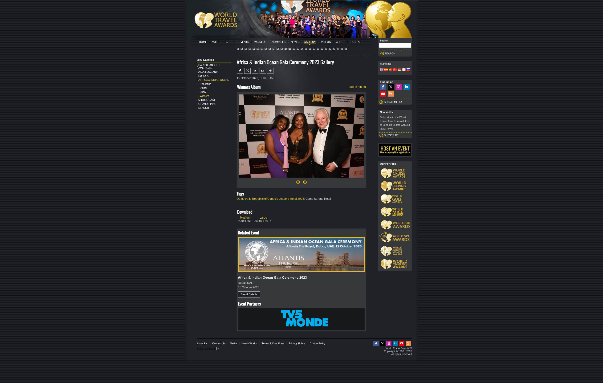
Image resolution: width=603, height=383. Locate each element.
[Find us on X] (391, 87)
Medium (245, 217)
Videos (326, 42)
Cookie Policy (317, 343)
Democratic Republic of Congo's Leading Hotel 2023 (270, 198)
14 (302, 49)
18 (318, 49)
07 (274, 49)
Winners (260, 42)
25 (342, 49)
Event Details (248, 294)
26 (346, 49)
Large (263, 217)
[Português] (390, 70)
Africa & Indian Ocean (213, 79)
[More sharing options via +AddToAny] (270, 70)
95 (238, 49)
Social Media (393, 102)
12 (294, 49)
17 (314, 49)
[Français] (404, 70)
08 (278, 49)
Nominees (278, 42)
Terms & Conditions (273, 343)
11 (290, 49)
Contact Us (218, 343)
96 (242, 49)
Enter (229, 42)
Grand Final (207, 103)
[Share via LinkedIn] (255, 70)
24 (338, 49)
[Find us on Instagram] (398, 87)
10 (286, 49)
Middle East (206, 99)
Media (233, 343)
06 (270, 49)
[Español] (386, 70)
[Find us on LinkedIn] (406, 87)
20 (326, 49)
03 (258, 49)
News (294, 42)
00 (246, 49)
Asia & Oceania (208, 71)
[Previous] (298, 183)
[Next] (301, 179)
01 (250, 49)
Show (203, 91)
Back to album (357, 87)
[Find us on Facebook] (383, 87)
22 (330, 49)
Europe (203, 75)
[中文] (395, 70)
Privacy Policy (297, 343)
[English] (381, 70)
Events (244, 42)
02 (254, 49)
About (340, 42)
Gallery (310, 42)
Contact (356, 42)
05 (266, 49)
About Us (202, 343)
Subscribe (391, 135)
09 (282, 49)
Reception (205, 83)
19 (322, 49)
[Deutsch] (399, 70)
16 (310, 49)
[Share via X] (247, 70)
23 (334, 49)
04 (262, 49)
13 (298, 49)
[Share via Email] (263, 70)
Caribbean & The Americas (209, 66)
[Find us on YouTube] (383, 94)
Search (203, 107)
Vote (215, 42)
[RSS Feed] (391, 94)
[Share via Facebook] (240, 70)
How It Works (249, 343)
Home (203, 42)
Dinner (203, 87)
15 (306, 49)
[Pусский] (408, 70)
